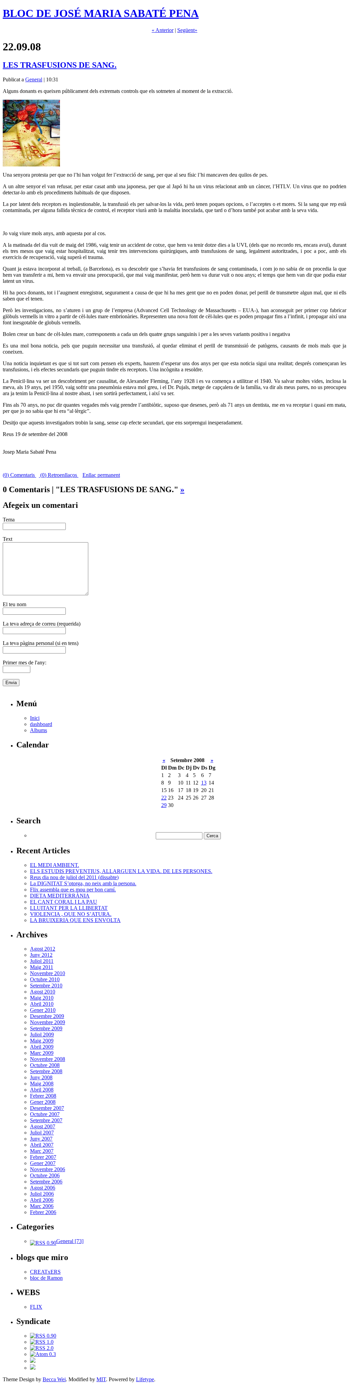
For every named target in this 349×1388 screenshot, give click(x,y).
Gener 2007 (43, 1163)
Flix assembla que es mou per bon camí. (73, 889)
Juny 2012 (41, 955)
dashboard (41, 724)
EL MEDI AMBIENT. (54, 865)
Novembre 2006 (47, 1169)
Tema (9, 519)
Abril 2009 (42, 1047)
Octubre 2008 (45, 1065)
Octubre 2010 (45, 979)
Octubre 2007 (45, 1114)
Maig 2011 (41, 967)
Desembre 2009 (47, 1016)
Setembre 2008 (46, 1071)
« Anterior (162, 30)
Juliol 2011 (42, 961)
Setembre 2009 (46, 1028)
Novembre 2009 (47, 1022)
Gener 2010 (43, 1010)
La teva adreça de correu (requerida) (41, 624)
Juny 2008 (41, 1077)
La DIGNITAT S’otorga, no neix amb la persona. (83, 883)
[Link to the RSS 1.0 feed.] (42, 1342)
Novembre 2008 (47, 1059)
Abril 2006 (42, 1200)
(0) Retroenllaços (58, 475)
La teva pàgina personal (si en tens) (40, 643)
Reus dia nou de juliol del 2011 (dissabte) (74, 877)
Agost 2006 (42, 1188)
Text (7, 539)
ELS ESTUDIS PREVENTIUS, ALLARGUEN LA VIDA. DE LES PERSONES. (121, 871)
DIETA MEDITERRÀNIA (60, 896)
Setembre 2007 (46, 1120)
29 (164, 805)
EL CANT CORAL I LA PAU (63, 902)
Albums (38, 730)
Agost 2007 (42, 1126)
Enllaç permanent (101, 475)
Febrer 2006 (43, 1212)
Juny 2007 (41, 1139)
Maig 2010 (42, 998)
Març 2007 (42, 1151)
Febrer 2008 (43, 1096)
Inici (35, 718)
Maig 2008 (42, 1083)
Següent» (187, 30)
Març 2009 (42, 1053)
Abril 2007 (42, 1145)
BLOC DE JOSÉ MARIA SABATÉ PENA (101, 13)
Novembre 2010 (47, 973)
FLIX (36, 1307)
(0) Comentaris (19, 475)
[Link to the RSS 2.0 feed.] (42, 1348)
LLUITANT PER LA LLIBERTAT (69, 908)
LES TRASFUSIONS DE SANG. (60, 65)
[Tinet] (32, 1368)
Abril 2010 (42, 1004)
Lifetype (145, 1379)
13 (204, 783)
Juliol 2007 (42, 1132)
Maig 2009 (42, 1041)
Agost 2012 (42, 949)
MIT (101, 1379)
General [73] (70, 1241)
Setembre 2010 (46, 985)
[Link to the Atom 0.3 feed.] (43, 1354)
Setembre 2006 (46, 1181)
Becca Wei (54, 1379)
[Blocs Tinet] (32, 1361)
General (33, 79)
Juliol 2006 (42, 1194)
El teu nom (14, 604)
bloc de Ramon (46, 1278)
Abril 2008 (42, 1090)
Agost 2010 (42, 992)
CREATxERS (45, 1272)
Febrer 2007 (43, 1157)
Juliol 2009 (42, 1034)
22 (164, 798)
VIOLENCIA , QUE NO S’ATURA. (70, 914)
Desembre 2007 (47, 1108)
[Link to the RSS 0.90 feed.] (43, 1336)
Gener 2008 (43, 1102)
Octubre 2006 (45, 1175)
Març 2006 (42, 1206)
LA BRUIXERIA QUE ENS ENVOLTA (75, 920)
